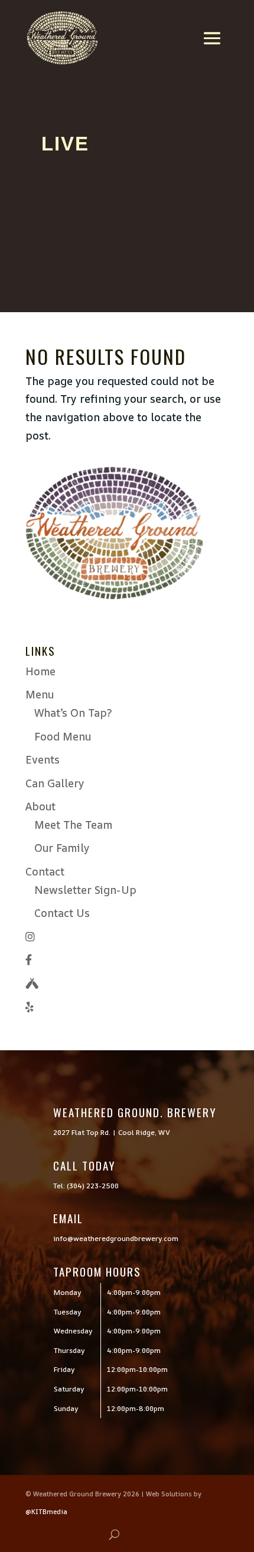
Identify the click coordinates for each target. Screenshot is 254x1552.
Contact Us (62, 913)
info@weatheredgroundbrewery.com (115, 1238)
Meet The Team (73, 824)
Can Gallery (54, 783)
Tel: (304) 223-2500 (86, 1186)
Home (40, 671)
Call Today (84, 1165)
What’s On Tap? (73, 713)
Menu (39, 694)
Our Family (62, 848)
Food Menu (62, 736)
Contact (44, 871)
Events (42, 759)
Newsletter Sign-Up (85, 890)
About (40, 806)
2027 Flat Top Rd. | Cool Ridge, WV (111, 1132)
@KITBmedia (46, 1511)
